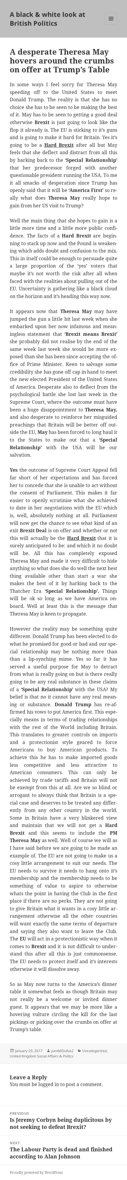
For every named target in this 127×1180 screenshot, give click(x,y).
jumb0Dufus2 (62, 1050)
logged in (48, 1084)
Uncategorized (94, 1050)
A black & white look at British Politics (47, 18)
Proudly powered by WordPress (36, 1172)
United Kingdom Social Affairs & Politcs (42, 1056)
